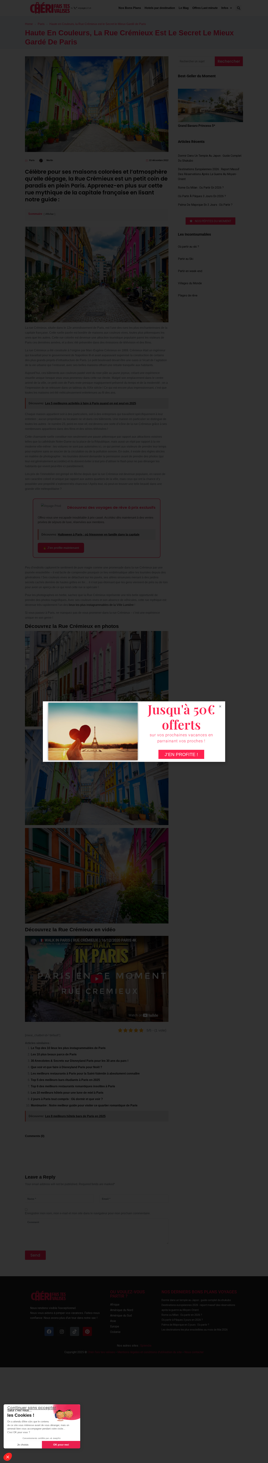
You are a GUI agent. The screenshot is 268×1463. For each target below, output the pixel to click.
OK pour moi (61, 1444)
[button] (7, 1456)
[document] (134, 731)
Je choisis (22, 1444)
